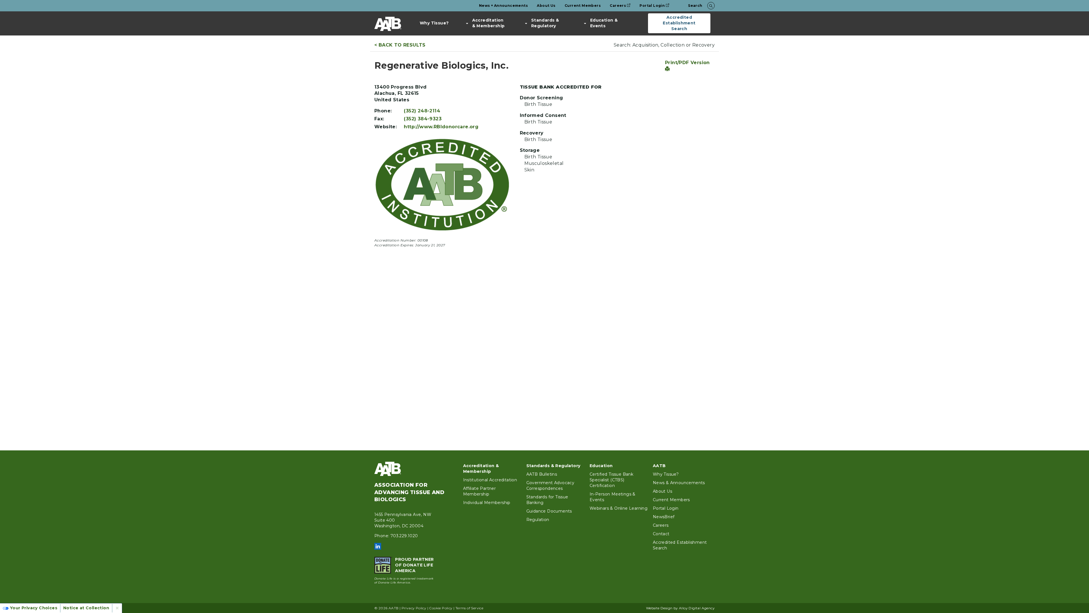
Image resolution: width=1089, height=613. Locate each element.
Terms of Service (469, 608)
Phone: (383, 111)
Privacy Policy (414, 608)
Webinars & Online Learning (618, 508)
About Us (546, 5)
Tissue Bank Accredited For (561, 87)
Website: (385, 126)
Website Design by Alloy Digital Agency (680, 608)
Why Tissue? (434, 23)
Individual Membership (486, 502)
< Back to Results (400, 45)
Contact (661, 533)
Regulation (537, 519)
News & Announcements (679, 482)
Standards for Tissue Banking (547, 499)
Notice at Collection (86, 607)
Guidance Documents (549, 511)
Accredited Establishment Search (679, 23)
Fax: (379, 118)
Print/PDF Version (687, 62)
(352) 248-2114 (422, 111)
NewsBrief (664, 516)
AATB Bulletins (541, 474)
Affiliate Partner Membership (479, 491)
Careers (618, 5)
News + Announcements (503, 5)
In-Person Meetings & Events (613, 497)
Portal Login (652, 5)
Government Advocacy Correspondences (550, 485)
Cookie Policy (440, 608)
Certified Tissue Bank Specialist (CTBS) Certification (611, 480)
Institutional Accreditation (490, 479)
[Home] (387, 24)
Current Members (583, 5)
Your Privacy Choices (33, 607)
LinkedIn (377, 546)
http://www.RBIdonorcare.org (441, 126)
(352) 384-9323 (423, 118)
